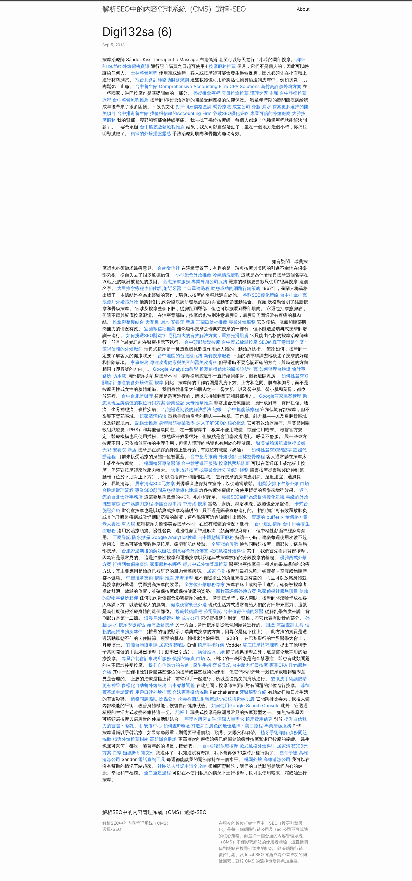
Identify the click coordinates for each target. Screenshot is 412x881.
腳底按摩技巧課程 (261, 645)
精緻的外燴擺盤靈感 (151, 133)
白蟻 (304, 483)
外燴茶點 (228, 456)
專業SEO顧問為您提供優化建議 (166, 490)
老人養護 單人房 (118, 524)
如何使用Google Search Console (245, 705)
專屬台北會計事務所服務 (146, 658)
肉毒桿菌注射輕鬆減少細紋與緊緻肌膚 (216, 699)
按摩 (158, 382)
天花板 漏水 (157, 322)
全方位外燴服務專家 (205, 584)
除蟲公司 (168, 699)
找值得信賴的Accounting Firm (181, 113)
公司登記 (213, 611)
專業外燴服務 (242, 322)
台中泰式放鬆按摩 (240, 342)
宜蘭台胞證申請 (142, 645)
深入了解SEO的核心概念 (221, 423)
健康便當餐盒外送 (189, 604)
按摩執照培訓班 (235, 463)
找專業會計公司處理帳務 (224, 470)
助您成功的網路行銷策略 (235, 288)
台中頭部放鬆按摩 (203, 342)
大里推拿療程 (131, 288)
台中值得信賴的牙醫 (243, 611)
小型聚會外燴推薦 (193, 275)
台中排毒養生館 (133, 113)
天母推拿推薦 (235, 93)
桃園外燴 (253, 759)
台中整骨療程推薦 (131, 100)
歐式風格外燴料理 (228, 550)
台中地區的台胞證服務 (180, 355)
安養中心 (153, 725)
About (303, 9)
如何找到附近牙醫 (163, 288)
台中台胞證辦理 (137, 396)
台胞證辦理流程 (118, 490)
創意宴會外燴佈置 (135, 382)
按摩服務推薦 (223, 66)
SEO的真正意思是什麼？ (283, 342)
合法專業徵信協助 (190, 692)
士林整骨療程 (144, 73)
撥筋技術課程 (189, 611)
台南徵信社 (169, 268)
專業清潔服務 (277, 725)
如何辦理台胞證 (275, 369)
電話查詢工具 (290, 625)
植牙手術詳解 (211, 645)
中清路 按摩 (195, 503)
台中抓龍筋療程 (244, 409)
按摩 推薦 (164, 577)
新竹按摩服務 (217, 355)
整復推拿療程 (206, 93)
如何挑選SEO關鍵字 (146, 335)
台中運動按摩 (267, 524)
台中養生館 (146, 86)
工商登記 (122, 537)
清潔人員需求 (230, 719)
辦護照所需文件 (200, 719)
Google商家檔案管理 (280, 396)
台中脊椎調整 (182, 685)
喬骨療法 (222, 106)
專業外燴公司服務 (210, 281)
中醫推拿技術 (139, 577)
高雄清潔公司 (276, 759)
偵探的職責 (183, 658)
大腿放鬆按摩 (185, 470)
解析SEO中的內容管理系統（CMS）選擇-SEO (174, 8)
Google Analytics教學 (175, 369)
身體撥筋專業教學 (177, 423)
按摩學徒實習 (133, 625)
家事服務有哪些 (165, 564)
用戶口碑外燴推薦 (153, 692)
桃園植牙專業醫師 (162, 463)
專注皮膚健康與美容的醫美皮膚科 (183, 362)
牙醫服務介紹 (253, 692)
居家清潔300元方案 (155, 483)
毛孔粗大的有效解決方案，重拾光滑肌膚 (208, 335)
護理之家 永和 (264, 93)
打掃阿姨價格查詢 (194, 106)
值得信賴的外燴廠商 (122, 349)
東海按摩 (184, 577)
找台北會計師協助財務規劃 (162, 79)
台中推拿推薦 (293, 295)
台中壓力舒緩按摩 (250, 665)
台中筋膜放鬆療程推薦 (163, 127)
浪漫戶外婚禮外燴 (120, 302)
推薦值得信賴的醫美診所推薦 (229, 369)
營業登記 (175, 402)
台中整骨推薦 (204, 456)
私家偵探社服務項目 (278, 591)
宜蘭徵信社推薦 (211, 322)
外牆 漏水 (261, 106)
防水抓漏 (141, 537)
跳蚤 (270, 625)
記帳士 (219, 409)
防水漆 (119, 376)
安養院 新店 (183, 322)
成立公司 (241, 106)
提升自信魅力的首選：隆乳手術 (180, 665)
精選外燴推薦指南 (131, 739)
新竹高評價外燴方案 (281, 86)
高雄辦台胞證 (163, 739)
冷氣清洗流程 (226, 275)
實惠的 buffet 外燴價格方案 (280, 517)
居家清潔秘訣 (153, 416)
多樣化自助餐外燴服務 (144, 685)
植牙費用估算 (259, 719)
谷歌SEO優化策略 (231, 113)
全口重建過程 (196, 288)
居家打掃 (216, 571)
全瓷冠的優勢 (224, 544)
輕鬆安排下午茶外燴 (278, 483)
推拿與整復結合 (128, 322)
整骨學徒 (288, 752)
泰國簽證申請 (167, 503)
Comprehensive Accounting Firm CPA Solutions (209, 86)
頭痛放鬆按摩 (161, 625)
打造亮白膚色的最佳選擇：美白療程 (227, 725)
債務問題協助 (144, 699)
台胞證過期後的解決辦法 (186, 409)
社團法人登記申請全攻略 (182, 766)
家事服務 (140, 362)
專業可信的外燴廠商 (270, 113)
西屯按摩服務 (177, 281)
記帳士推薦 (146, 423)
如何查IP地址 (176, 725)
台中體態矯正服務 (200, 463)
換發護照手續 (211, 651)
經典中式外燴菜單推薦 (205, 564)
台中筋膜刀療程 (138, 503)
